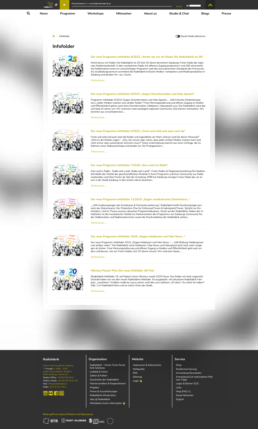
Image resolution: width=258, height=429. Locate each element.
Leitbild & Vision (99, 371)
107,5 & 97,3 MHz (57, 387)
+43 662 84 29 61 (65, 377)
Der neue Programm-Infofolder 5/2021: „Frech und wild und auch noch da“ (138, 131)
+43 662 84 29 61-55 (68, 380)
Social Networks (185, 395)
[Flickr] (50, 393)
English (180, 399)
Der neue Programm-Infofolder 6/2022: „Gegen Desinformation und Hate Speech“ (143, 94)
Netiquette (139, 369)
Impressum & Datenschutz (147, 365)
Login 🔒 (137, 380)
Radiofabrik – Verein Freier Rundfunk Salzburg (108, 366)
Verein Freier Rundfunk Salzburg (58, 365)
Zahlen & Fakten (98, 375)
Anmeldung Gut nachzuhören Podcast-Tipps (194, 378)
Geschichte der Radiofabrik (104, 379)
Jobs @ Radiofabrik (100, 399)
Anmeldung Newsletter (189, 373)
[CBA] (45, 393)
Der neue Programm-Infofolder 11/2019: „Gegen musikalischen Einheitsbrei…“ (140, 199)
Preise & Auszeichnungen (103, 391)
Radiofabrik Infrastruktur (103, 395)
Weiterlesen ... (99, 80)
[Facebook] (56, 393)
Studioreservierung (186, 369)
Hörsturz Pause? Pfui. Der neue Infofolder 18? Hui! (122, 270)
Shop (178, 365)
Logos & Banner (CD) (187, 383)
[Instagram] (61, 393)
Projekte (94, 387)
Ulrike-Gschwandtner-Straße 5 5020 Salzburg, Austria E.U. (57, 373)
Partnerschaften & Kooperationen (108, 383)
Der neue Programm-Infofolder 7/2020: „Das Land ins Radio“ (129, 165)
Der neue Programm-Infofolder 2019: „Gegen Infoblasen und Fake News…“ (138, 236)
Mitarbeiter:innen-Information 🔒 (108, 403)
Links (179, 387)
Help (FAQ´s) (183, 391)
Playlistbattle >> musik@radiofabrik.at (91, 3)
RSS (135, 373)
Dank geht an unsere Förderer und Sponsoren (68, 414)
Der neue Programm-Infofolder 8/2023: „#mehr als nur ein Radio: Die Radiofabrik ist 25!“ (147, 57)
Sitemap (137, 376)
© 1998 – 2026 (60, 368)
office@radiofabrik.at (57, 383)
